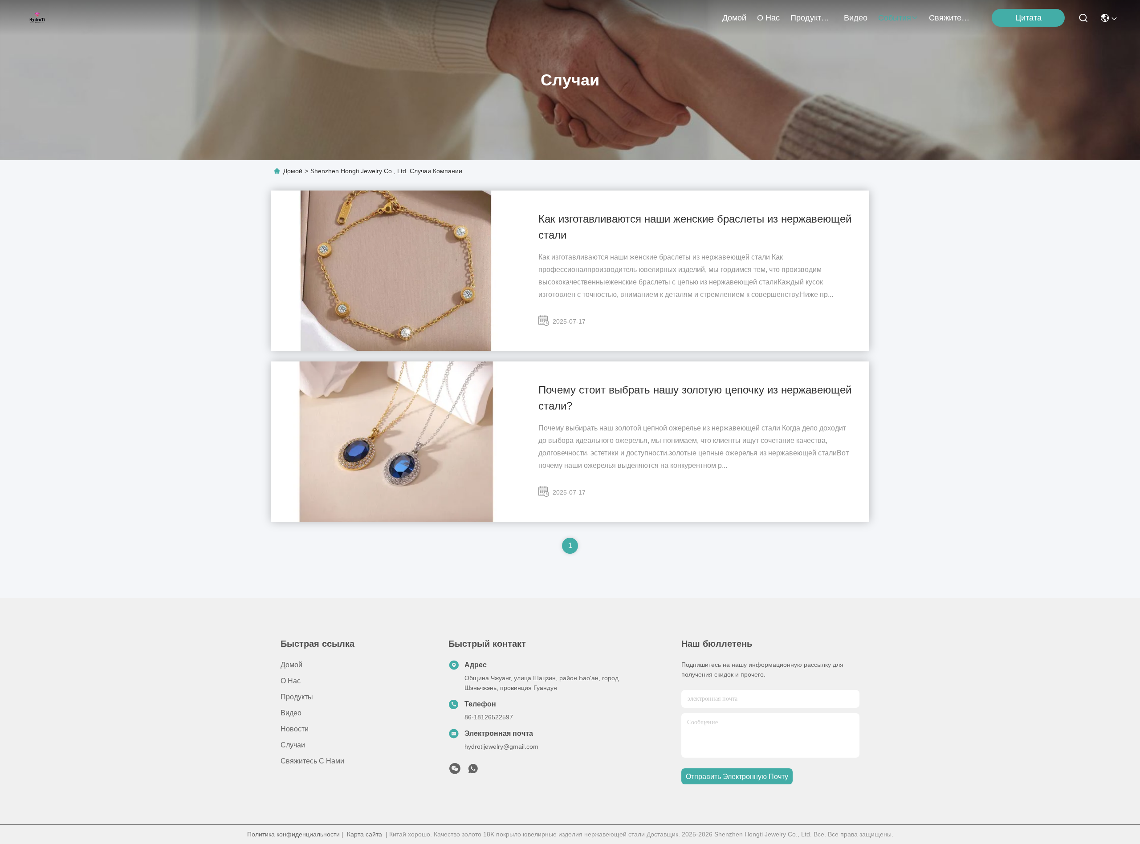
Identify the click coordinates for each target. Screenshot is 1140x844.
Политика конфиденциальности (293, 834)
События (894, 17)
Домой (734, 17)
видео (855, 17)
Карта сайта (364, 834)
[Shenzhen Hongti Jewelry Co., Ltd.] (37, 18)
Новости (295, 729)
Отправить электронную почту (737, 776)
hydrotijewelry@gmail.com (501, 746)
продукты (808, 17)
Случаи (293, 745)
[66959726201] (473, 771)
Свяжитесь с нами (950, 17)
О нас (768, 17)
